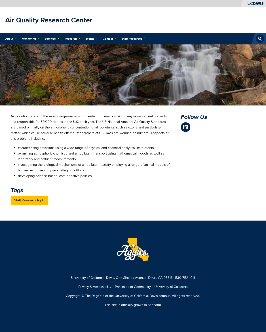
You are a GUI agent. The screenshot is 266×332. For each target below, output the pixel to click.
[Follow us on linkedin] (185, 127)
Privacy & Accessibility (94, 286)
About (9, 38)
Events (89, 38)
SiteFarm (154, 304)
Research (70, 38)
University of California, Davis (92, 277)
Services (50, 38)
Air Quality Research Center (48, 20)
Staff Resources (132, 38)
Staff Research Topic (29, 200)
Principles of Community (133, 286)
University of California (171, 286)
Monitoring (29, 38)
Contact (108, 38)
